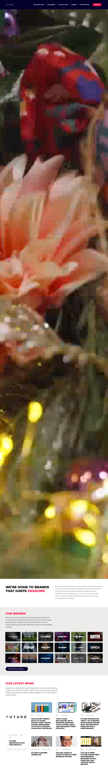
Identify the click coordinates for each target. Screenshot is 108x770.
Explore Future (39, 4)
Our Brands (51, 4)
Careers (74, 4)
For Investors (84, 4)
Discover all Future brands (15, 669)
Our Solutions (63, 4)
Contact (97, 4)
